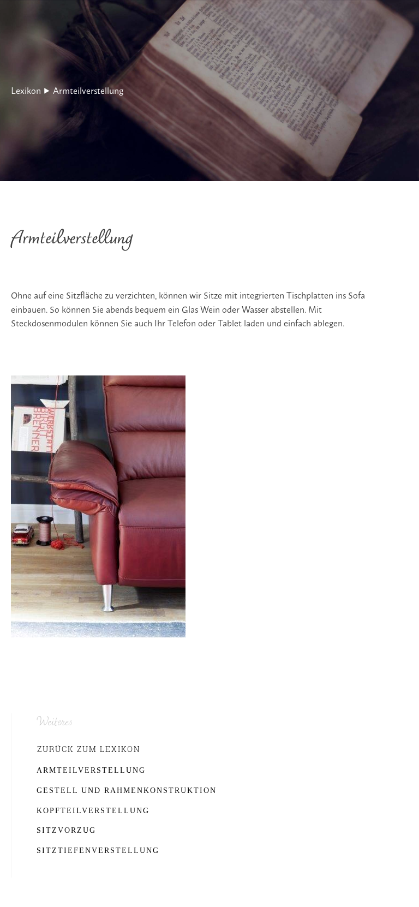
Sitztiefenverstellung (98, 850)
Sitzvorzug (66, 830)
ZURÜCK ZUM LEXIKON (89, 749)
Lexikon (26, 90)
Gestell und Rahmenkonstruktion (127, 790)
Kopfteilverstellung (93, 811)
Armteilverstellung (88, 90)
